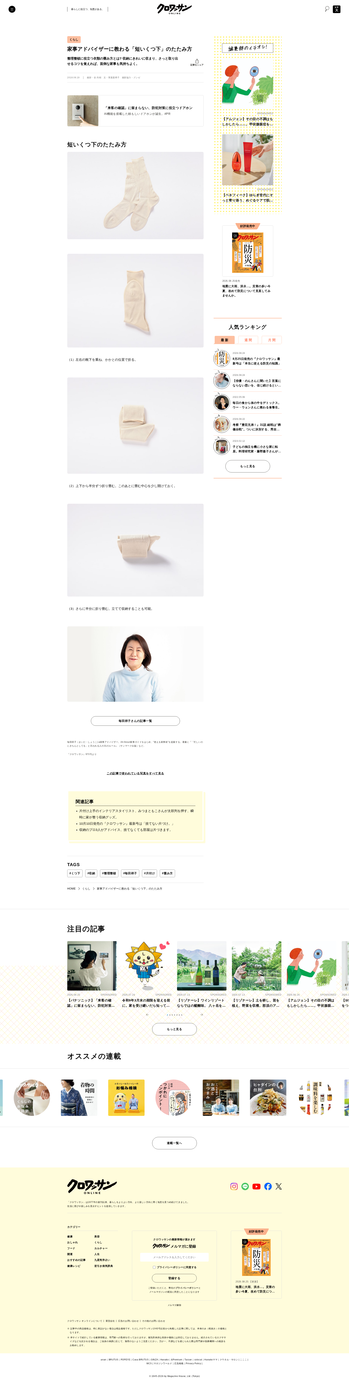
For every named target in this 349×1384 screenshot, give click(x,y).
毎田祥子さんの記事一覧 (135, 720)
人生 (97, 1254)
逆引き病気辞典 (103, 1265)
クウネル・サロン (229, 1359)
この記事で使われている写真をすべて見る (135, 773)
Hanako (164, 1359)
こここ (243, 1359)
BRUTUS (114, 1359)
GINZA (154, 1359)
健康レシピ (74, 1265)
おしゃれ (72, 1242)
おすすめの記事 (76, 1259)
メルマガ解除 (174, 1305)
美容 (97, 1236)
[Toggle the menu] (12, 9)
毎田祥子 (130, 873)
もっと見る (247, 466)
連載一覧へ (174, 1143)
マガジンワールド (163, 1363)
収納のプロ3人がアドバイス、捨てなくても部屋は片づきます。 (126, 830)
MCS (149, 1363)
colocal (198, 1359)
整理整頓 (109, 873)
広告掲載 (178, 1363)
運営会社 (110, 1321)
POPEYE (125, 1359)
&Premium (176, 1359)
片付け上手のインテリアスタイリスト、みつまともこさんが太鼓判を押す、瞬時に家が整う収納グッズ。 (136, 814)
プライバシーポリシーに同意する (176, 1267)
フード (71, 1248)
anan (103, 1359)
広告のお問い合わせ (128, 1321)
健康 (70, 1236)
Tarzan (188, 1359)
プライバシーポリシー (187, 1288)
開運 (70, 1254)
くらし (74, 39)
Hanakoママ (210, 1359)
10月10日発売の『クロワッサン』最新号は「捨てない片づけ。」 (127, 823)
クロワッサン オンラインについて (85, 1321)
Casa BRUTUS (141, 1359)
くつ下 (74, 873)
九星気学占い (102, 1259)
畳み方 (167, 873)
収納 (91, 873)
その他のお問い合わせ (153, 1321)
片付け (149, 873)
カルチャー (101, 1248)
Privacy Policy (193, 1363)
